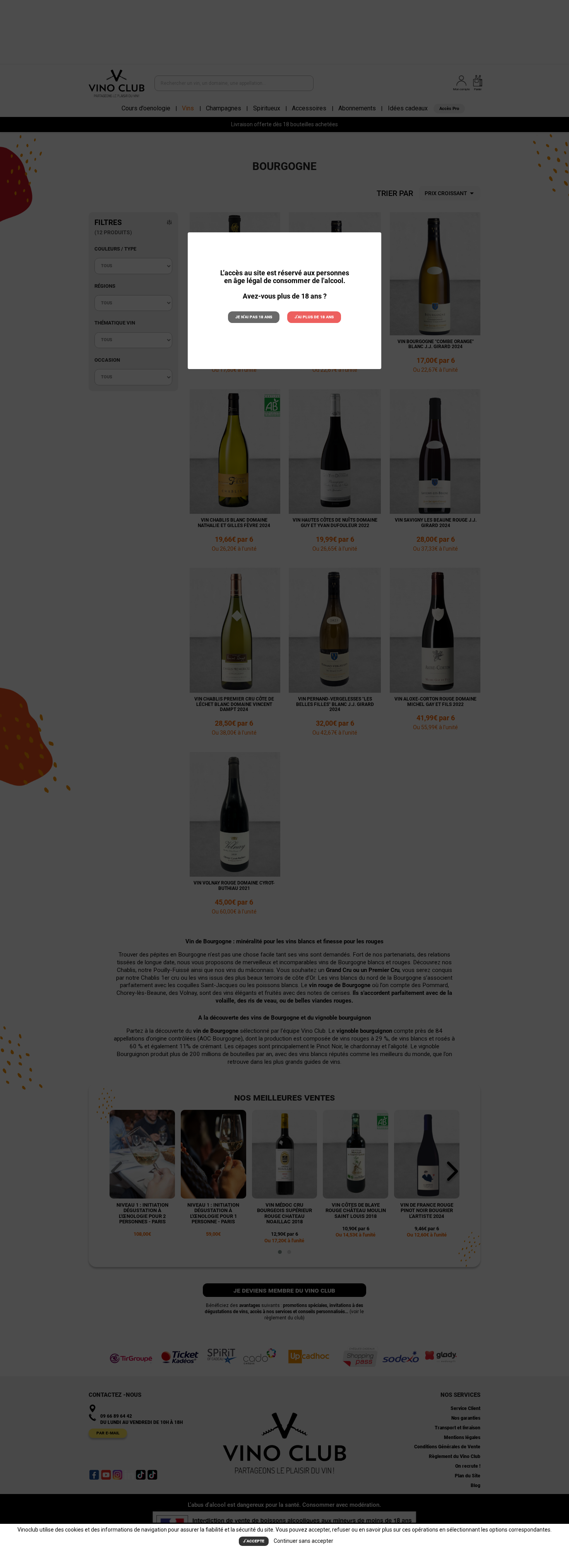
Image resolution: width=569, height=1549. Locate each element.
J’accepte (253, 1541)
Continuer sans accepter (303, 1541)
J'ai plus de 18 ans (314, 316)
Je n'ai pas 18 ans (253, 316)
